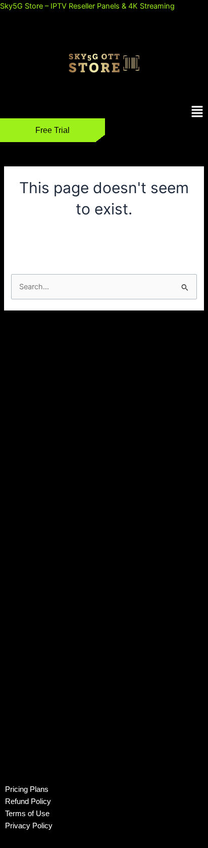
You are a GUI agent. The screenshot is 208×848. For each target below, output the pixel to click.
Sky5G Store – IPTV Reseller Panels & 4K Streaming (87, 6)
